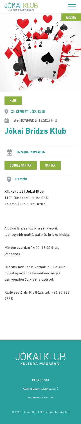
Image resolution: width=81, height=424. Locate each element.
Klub (13, 101)
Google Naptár (21, 166)
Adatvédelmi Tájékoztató (40, 389)
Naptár (50, 166)
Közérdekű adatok (40, 397)
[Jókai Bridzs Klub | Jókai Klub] (40, 358)
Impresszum (40, 380)
